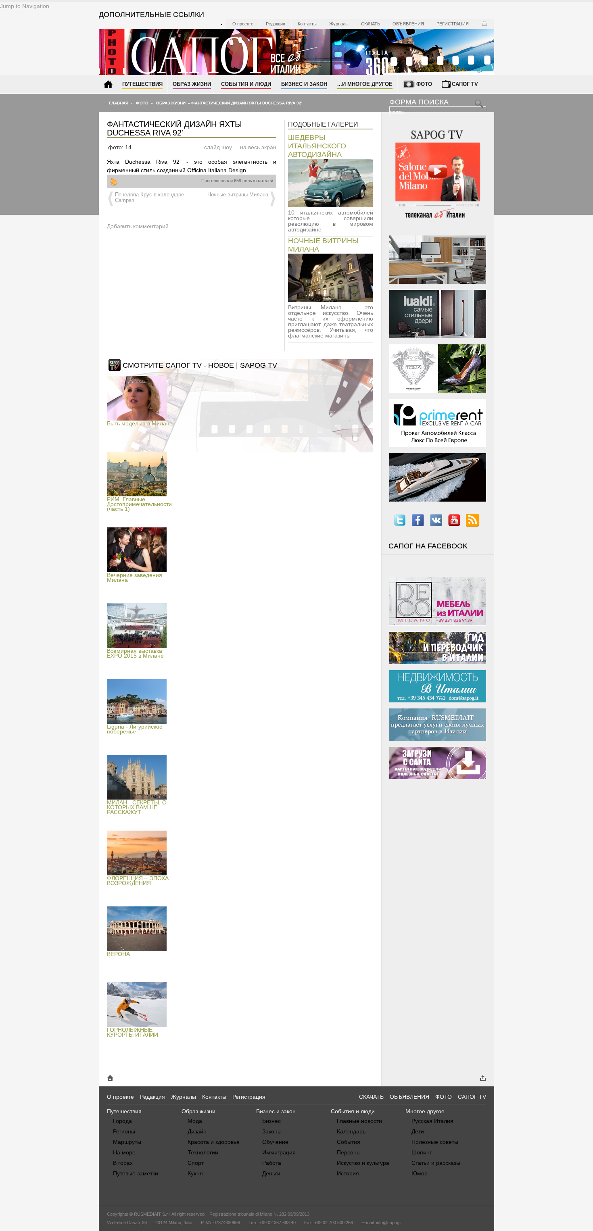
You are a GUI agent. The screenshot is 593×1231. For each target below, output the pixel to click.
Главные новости (359, 1121)
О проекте (242, 23)
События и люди (246, 84)
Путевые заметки (135, 1173)
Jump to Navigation (24, 6)
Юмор (419, 1173)
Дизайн (197, 1131)
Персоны (349, 1152)
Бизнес (271, 1121)
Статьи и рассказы (435, 1163)
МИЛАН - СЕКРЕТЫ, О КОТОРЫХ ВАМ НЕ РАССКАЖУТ (137, 807)
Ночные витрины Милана (237, 195)
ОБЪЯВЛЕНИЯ (409, 1097)
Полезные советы (434, 1142)
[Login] (484, 23)
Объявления (408, 23)
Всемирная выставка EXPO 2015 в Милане (135, 653)
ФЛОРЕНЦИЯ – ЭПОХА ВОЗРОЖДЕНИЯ (138, 880)
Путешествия (142, 84)
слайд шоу (218, 147)
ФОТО (443, 1097)
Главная (118, 103)
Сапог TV (465, 84)
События (348, 1142)
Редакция (275, 23)
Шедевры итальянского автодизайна (317, 145)
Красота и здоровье (214, 1142)
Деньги (271, 1173)
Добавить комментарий (138, 226)
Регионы (124, 1131)
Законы (272, 1131)
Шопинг (421, 1152)
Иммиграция (279, 1152)
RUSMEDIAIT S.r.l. (152, 1214)
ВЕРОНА (118, 954)
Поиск (397, 112)
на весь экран (258, 147)
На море (124, 1152)
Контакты (307, 23)
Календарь (351, 1131)
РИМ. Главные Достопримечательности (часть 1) (139, 504)
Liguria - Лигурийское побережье (135, 729)
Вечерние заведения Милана (134, 577)
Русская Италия (432, 1121)
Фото (424, 84)
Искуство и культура (363, 1163)
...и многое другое (365, 84)
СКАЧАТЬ (371, 1097)
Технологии (203, 1152)
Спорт (196, 1163)
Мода (195, 1121)
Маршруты (127, 1142)
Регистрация (452, 23)
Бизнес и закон (304, 84)
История (348, 1173)
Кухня (195, 1173)
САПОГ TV (472, 1097)
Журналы (339, 23)
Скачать (370, 23)
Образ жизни (192, 84)
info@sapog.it (389, 1222)
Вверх (114, 181)
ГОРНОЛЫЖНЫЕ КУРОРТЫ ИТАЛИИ (132, 1032)
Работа (271, 1163)
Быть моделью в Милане (140, 423)
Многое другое (425, 1111)
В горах (123, 1163)
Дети (417, 1131)
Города (122, 1121)
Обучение (275, 1142)
